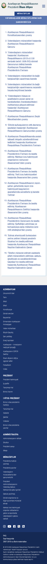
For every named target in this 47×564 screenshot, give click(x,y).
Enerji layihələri (8, 340)
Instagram (4, 526)
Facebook (14, 526)
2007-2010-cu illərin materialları (15, 541)
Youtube (9, 526)
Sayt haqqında (8, 538)
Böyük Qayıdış (8, 332)
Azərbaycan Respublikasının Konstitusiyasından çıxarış (21, 34)
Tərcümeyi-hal (8, 388)
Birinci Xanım (8, 392)
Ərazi (5, 301)
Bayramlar (7, 317)
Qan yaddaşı (7, 336)
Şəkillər (5, 417)
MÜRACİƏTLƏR (23, 13)
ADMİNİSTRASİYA (10, 434)
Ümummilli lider (8, 293)
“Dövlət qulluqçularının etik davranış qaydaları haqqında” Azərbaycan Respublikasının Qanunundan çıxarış (25, 127)
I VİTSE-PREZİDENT (11, 398)
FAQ (4, 535)
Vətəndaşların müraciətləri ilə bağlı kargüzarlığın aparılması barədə (24, 77)
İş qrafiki (6, 384)
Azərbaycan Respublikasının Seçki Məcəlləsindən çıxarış (24, 118)
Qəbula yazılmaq (9, 494)
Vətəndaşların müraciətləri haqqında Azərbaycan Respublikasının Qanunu (24, 43)
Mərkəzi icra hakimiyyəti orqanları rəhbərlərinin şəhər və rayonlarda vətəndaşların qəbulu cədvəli (11, 513)
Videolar (6, 421)
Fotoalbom (7, 365)
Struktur (6, 442)
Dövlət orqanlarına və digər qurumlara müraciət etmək (12, 501)
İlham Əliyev (26, 7)
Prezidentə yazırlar (9, 468)
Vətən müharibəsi (9, 328)
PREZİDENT (8, 375)
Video (5, 369)
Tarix (5, 297)
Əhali (5, 305)
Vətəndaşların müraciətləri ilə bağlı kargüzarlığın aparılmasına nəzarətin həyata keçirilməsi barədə (24, 87)
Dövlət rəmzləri (8, 313)
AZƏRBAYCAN (9, 289)
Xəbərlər (6, 413)
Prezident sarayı (8, 446)
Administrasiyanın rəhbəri (12, 438)
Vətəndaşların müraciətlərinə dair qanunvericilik (23, 20)
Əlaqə (5, 450)
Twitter (19, 526)
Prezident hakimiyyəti (10, 380)
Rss (23, 526)
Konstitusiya (7, 309)
